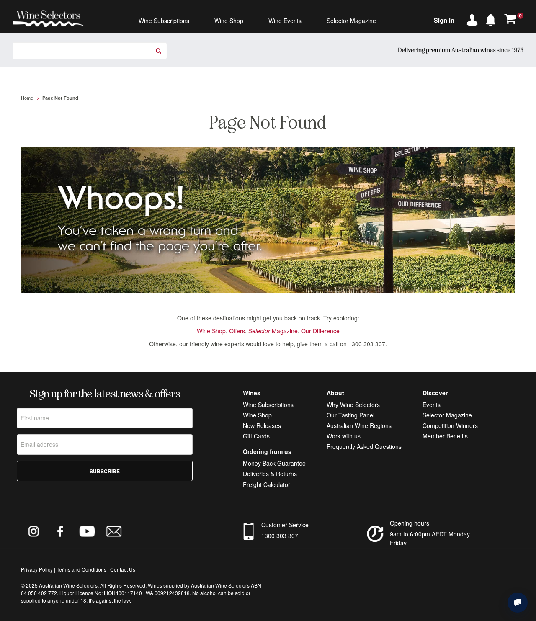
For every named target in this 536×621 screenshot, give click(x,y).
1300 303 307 (279, 535)
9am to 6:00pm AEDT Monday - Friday (432, 538)
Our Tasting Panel (350, 415)
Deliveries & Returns (270, 473)
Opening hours (409, 523)
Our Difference (320, 331)
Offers (237, 331)
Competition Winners (450, 425)
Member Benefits (445, 436)
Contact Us (122, 569)
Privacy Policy (37, 569)
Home (27, 97)
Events (432, 404)
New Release (260, 425)
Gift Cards (256, 436)
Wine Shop (211, 331)
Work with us (344, 436)
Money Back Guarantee (274, 463)
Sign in (444, 20)
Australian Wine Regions (359, 425)
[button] (492, 18)
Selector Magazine (447, 415)
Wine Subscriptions (268, 404)
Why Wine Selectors (353, 404)
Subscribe (105, 471)
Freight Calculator (266, 484)
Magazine (273, 331)
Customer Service (285, 525)
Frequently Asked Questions (364, 446)
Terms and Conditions (81, 569)
